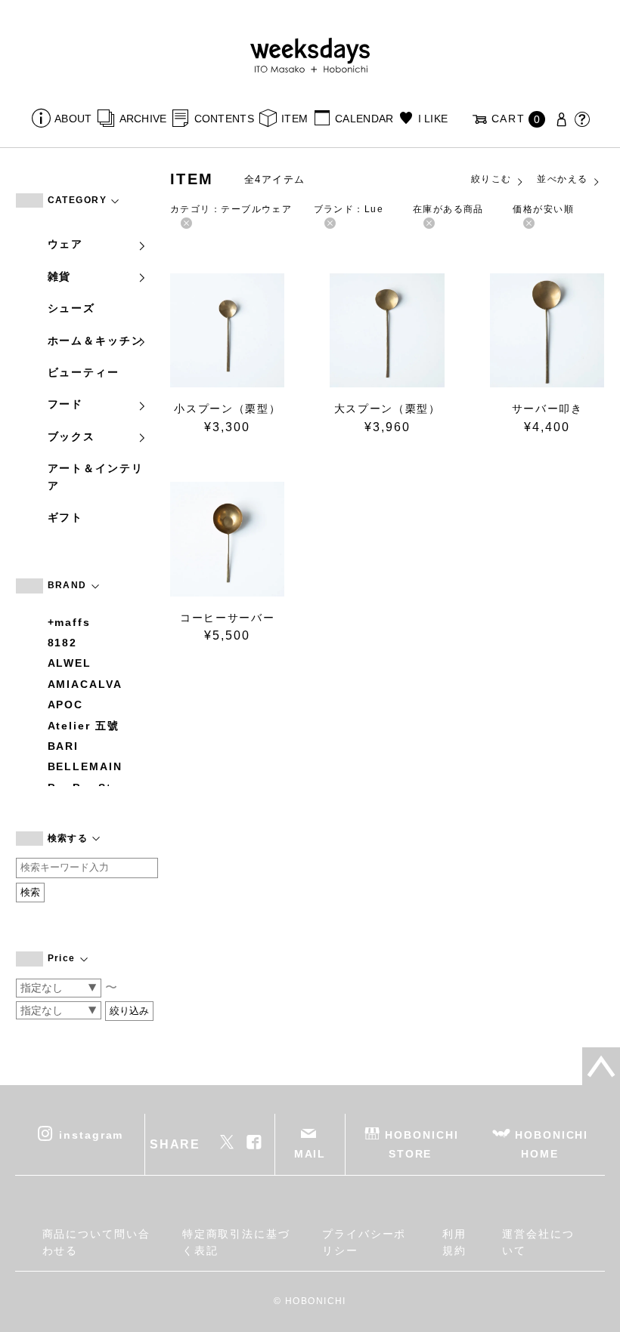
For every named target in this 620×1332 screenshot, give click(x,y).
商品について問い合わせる (96, 1242)
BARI (63, 746)
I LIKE (433, 119)
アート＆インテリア (96, 476)
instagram (91, 1135)
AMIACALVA (85, 684)
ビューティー (84, 372)
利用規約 (454, 1242)
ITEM (294, 119)
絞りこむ (491, 179)
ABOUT (72, 119)
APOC (66, 704)
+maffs (69, 622)
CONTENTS (224, 119)
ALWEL (70, 663)
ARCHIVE (142, 119)
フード (66, 404)
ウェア (66, 244)
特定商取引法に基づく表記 (236, 1242)
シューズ (72, 308)
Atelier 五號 (83, 726)
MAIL (310, 1154)
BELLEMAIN (85, 766)
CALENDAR (364, 119)
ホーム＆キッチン (96, 341)
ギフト (66, 517)
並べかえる (562, 179)
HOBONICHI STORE (421, 1144)
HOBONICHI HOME (551, 1144)
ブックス (72, 436)
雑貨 (60, 276)
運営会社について (538, 1242)
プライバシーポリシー (364, 1242)
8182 (63, 643)
